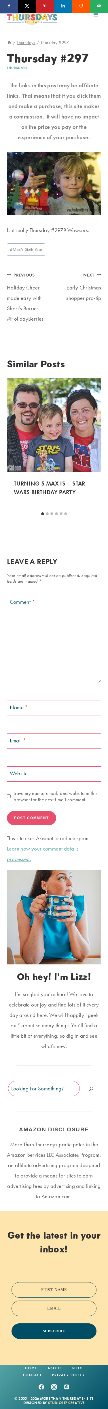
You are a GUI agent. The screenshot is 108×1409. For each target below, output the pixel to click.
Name (19, 707)
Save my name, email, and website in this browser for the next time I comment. (55, 796)
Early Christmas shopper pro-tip (83, 287)
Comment (22, 601)
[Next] (94, 443)
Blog (77, 1368)
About (54, 1368)
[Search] (91, 1088)
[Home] (9, 42)
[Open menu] (95, 14)
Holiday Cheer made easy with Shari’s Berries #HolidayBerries (25, 297)
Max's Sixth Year (26, 249)
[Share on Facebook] (9, 6)
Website (19, 773)
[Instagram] (54, 1387)
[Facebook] (41, 1387)
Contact (32, 1375)
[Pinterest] (66, 1387)
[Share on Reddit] (81, 6)
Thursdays (17, 67)
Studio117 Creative (66, 1402)
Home (31, 1368)
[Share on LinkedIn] (63, 6)
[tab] (42, 513)
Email (18, 740)
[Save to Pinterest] (45, 6)
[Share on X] (27, 6)
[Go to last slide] (13, 443)
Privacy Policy (68, 1375)
